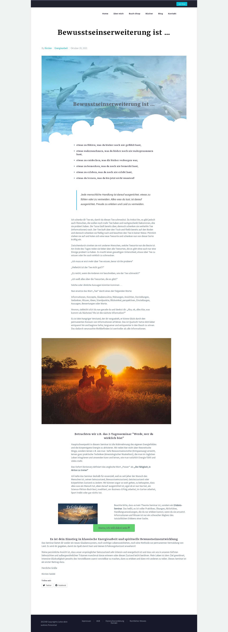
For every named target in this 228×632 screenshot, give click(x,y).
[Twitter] (47, 598)
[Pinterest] (51, 598)
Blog (160, 13)
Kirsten (48, 48)
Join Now (181, 4)
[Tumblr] (55, 598)
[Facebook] (43, 598)
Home (105, 13)
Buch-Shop (134, 13)
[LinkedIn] (59, 598)
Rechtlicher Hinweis (138, 621)
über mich (118, 13)
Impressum (86, 621)
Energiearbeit (61, 48)
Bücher (149, 13)
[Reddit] (63, 598)
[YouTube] (186, 622)
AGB (98, 621)
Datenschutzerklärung (115, 621)
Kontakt (172, 13)
